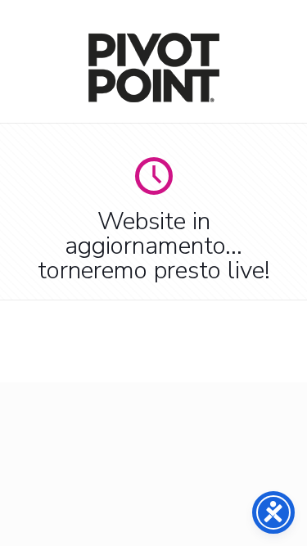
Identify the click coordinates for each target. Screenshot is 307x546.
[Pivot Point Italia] (153, 99)
